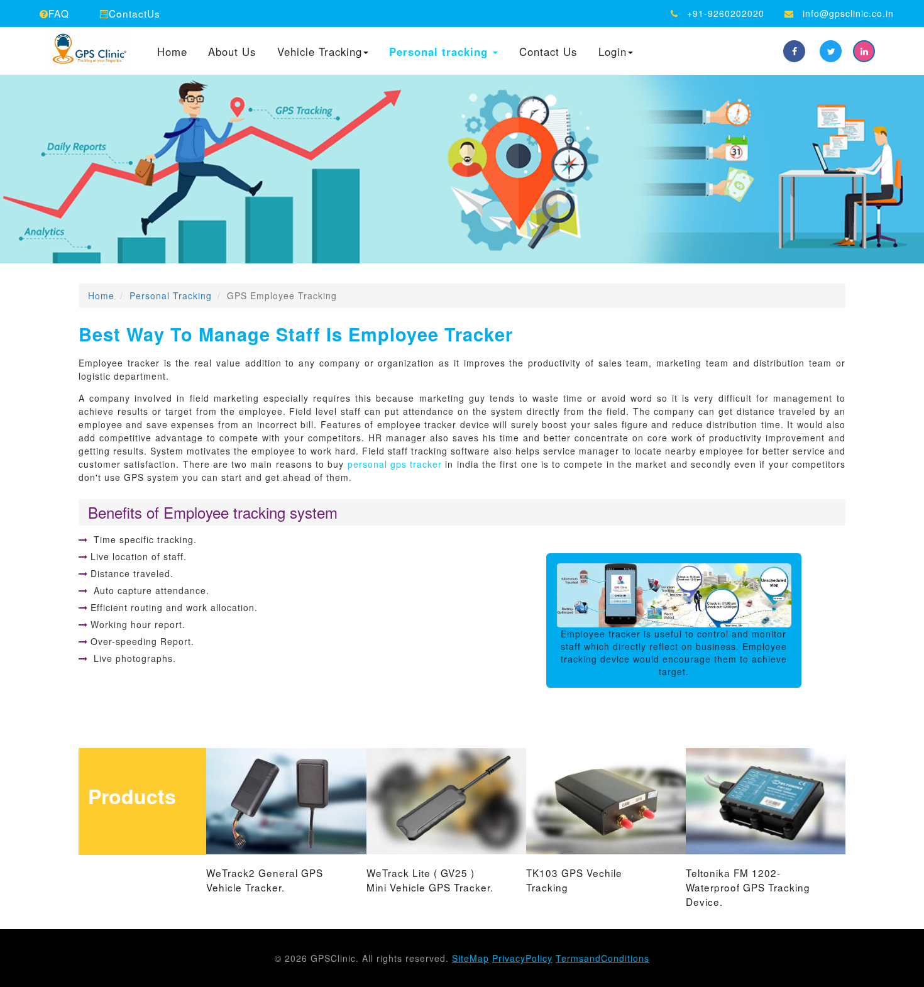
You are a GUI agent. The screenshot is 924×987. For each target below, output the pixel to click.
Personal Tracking (170, 295)
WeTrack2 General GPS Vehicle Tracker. (264, 880)
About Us (232, 52)
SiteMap (470, 958)
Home (172, 52)
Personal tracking (440, 52)
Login (612, 52)
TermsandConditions (602, 958)
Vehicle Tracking (319, 52)
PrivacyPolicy (522, 958)
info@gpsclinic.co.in (848, 13)
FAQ (58, 13)
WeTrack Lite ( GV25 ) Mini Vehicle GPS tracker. (429, 880)
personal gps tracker (395, 464)
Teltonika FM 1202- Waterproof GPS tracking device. (748, 887)
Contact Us (548, 52)
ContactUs (134, 13)
